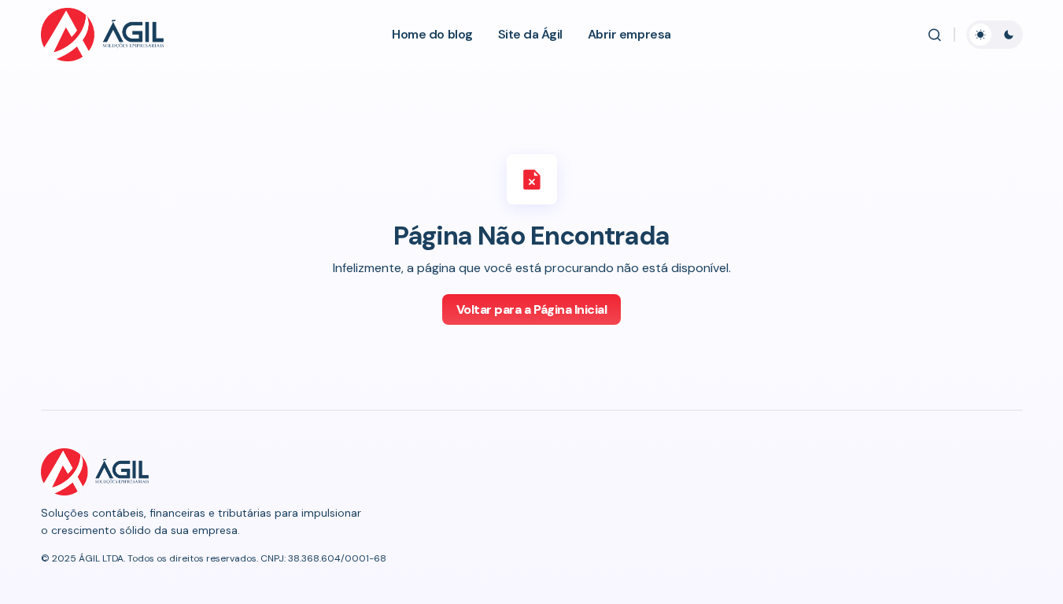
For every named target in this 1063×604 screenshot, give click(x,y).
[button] (934, 34)
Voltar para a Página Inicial (531, 309)
